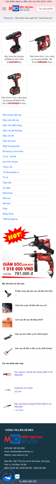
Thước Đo (7, 167)
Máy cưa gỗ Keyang (12, 130)
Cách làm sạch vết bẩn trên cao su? (31, 305)
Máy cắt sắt (8, 135)
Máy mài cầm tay (11, 120)
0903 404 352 (28, 481)
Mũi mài (6, 198)
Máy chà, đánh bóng (12, 125)
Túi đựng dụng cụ (11, 172)
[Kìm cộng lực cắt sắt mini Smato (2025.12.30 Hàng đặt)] (7, 374)
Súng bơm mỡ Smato (23, 388)
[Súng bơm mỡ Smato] (7, 390)
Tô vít (5, 177)
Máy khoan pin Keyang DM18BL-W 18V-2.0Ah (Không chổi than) (14, 59)
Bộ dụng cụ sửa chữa (13, 151)
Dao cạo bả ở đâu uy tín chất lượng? (31, 334)
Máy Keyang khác (11, 146)
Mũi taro (6, 203)
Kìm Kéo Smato (10, 161)
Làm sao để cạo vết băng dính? (29, 320)
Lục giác (7, 188)
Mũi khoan (7, 193)
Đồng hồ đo (8, 214)
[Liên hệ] (6, 474)
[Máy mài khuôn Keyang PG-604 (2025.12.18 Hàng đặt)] (7, 406)
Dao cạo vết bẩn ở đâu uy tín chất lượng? (33, 348)
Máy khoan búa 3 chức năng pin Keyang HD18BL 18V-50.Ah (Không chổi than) (42, 59)
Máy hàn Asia (9, 141)
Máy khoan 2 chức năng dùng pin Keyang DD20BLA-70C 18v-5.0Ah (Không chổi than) (14, 100)
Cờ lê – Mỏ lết (9, 156)
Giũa (5, 208)
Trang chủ (8, 18)
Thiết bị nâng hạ (10, 219)
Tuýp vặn (7, 182)
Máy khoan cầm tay (12, 115)
